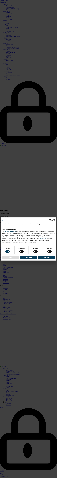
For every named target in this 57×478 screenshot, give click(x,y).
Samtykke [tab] (7, 224)
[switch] (21, 251)
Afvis (10, 257)
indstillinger (43, 238)
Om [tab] (49, 224)
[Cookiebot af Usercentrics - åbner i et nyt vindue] (48, 220)
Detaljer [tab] (22, 224)
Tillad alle (46, 257)
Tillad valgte (28, 257)
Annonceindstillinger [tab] (35, 224)
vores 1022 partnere (10, 231)
